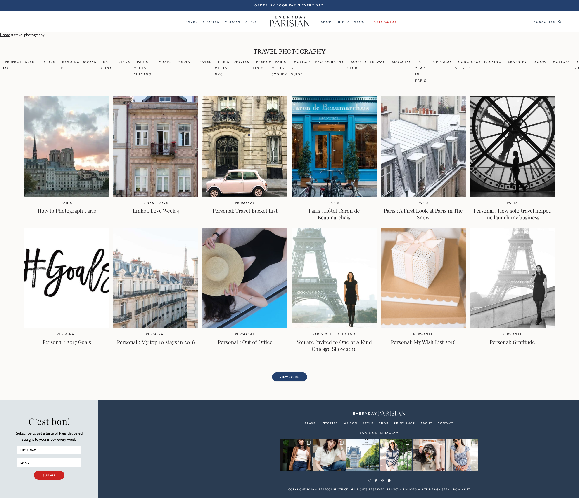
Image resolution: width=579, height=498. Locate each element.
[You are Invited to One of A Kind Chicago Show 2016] (334, 327)
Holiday (561, 62)
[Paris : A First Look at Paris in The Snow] (423, 195)
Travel (204, 62)
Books (90, 62)
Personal (245, 203)
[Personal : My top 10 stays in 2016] (155, 327)
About (426, 423)
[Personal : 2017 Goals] (66, 327)
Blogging (402, 62)
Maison (350, 423)
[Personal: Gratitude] (512, 327)
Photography (329, 62)
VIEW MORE (289, 377)
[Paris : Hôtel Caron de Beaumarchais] (334, 195)
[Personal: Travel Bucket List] (244, 195)
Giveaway (375, 62)
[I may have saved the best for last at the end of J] (429, 455)
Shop (384, 423)
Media (184, 62)
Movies (241, 62)
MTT (467, 489)
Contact (445, 423)
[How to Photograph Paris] (66, 195)
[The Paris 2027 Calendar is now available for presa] (362, 455)
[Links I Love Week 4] (155, 195)
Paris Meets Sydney (279, 68)
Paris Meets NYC (222, 68)
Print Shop (404, 423)
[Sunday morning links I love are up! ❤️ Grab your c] (296, 455)
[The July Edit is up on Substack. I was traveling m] (462, 455)
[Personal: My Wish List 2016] (423, 327)
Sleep (31, 62)
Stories (330, 423)
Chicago (442, 62)
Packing (492, 62)
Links (124, 62)
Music (165, 62)
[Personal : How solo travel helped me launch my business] (512, 195)
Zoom (540, 62)
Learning (518, 62)
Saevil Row (451, 489)
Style (49, 62)
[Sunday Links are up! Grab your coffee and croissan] (329, 455)
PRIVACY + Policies (402, 489)
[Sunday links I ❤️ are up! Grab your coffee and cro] (396, 455)
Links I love (155, 203)
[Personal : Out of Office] (244, 327)
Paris (66, 203)
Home (5, 35)
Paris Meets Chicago (143, 68)
